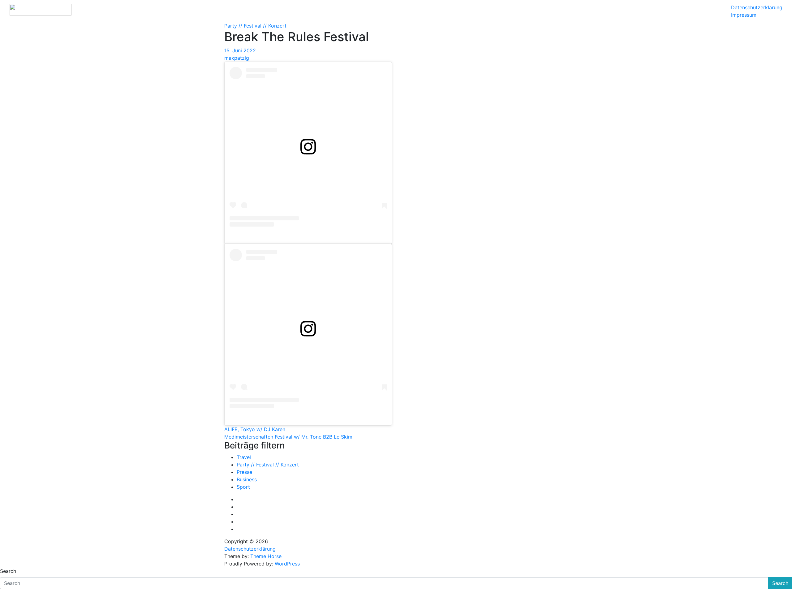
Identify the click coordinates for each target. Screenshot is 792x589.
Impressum (743, 15)
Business (247, 479)
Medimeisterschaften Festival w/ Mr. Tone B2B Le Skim (288, 437)
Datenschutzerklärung (756, 7)
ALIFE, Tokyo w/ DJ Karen (254, 429)
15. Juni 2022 (240, 50)
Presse (244, 472)
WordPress (287, 564)
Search (8, 571)
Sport (243, 487)
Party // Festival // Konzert (255, 26)
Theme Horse (266, 556)
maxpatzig (236, 58)
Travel (244, 457)
